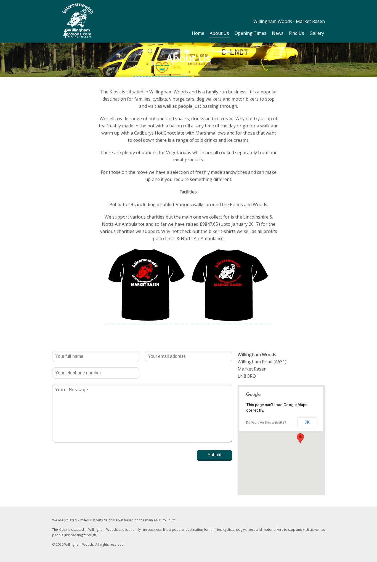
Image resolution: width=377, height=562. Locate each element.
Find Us (296, 33)
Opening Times (250, 33)
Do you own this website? (266, 422)
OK (306, 422)
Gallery (317, 33)
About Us (219, 33)
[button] (300, 438)
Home (198, 33)
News (277, 33)
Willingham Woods (77, 20)
